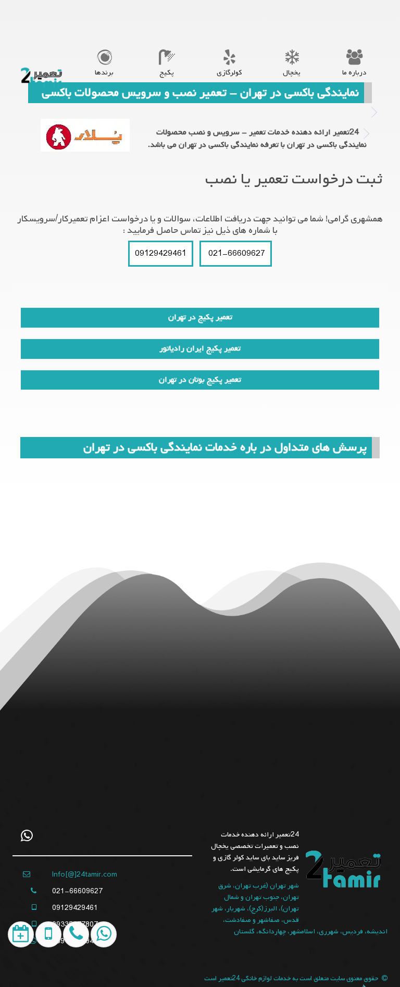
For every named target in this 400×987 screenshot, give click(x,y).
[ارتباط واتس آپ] (99, 971)
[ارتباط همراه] (71, 971)
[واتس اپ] (26, 835)
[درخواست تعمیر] (17, 971)
